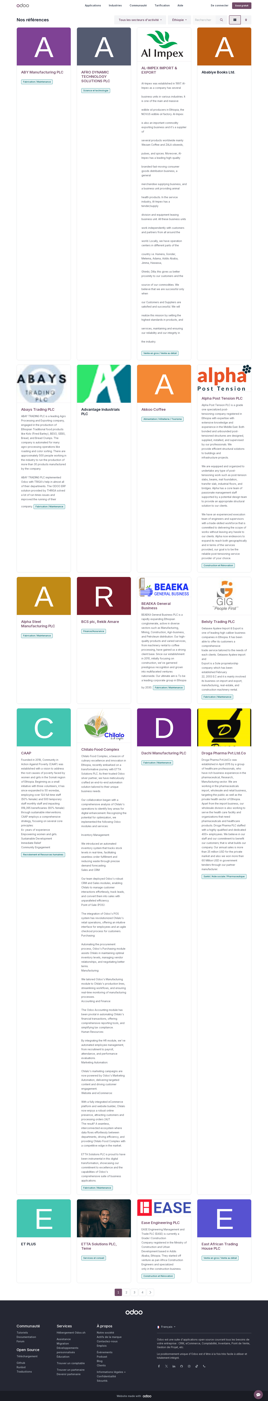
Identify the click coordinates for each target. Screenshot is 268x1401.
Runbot (21, 1367)
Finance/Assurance (93, 631)
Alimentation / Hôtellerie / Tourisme (162, 419)
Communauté (138, 5)
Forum (20, 1341)
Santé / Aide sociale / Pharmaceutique (224, 876)
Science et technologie (95, 90)
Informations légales (110, 1371)
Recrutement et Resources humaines (43, 854)
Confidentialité (106, 1376)
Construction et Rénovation (218, 565)
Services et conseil (93, 1258)
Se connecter (219, 5)
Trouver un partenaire (71, 1369)
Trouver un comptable (71, 1363)
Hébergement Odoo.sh (71, 1332)
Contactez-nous (107, 1341)
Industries (115, 5)
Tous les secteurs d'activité (139, 20)
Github (21, 1362)
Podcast (102, 1356)
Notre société (105, 1332)
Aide (180, 5)
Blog (99, 1361)
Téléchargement (27, 1356)
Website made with (129, 1396)
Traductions (24, 1371)
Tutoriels (22, 1332)
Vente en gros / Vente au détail (160, 353)
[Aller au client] (44, 47)
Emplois (102, 1345)
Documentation (26, 1336)
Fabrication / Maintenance (37, 81)
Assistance (64, 1339)
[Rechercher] (221, 19)
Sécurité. (102, 1380)
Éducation (63, 1356)
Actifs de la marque (109, 1336)
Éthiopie (178, 20)
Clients (101, 1365)
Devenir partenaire (69, 1374)
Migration (63, 1343)
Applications (93, 5)
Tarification (162, 5)
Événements (104, 1352)
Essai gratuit (241, 5)
